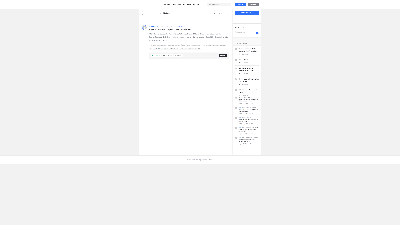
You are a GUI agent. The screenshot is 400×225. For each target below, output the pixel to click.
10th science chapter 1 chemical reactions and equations (165, 45)
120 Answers (245, 54)
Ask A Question (247, 13)
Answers (245, 43)
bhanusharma (154, 26)
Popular (238, 43)
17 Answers (245, 95)
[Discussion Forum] (149, 4)
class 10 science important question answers (214, 45)
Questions (166, 4)
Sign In (240, 4)
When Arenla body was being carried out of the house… (248, 99)
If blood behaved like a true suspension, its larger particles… (248, 109)
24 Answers (245, 84)
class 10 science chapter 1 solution (191, 45)
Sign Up (253, 4)
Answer (223, 55)
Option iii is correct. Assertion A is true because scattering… (248, 139)
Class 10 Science (180, 26)
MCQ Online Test (193, 4)
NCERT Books (243, 60)
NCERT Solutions (179, 4)
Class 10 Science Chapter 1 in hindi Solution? (170, 29)
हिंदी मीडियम (166, 13)
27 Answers (245, 73)
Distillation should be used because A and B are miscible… (248, 129)
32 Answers (245, 63)
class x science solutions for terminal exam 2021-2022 (164, 48)
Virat (240, 107)
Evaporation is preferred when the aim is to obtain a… (248, 120)
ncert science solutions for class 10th (190, 48)
